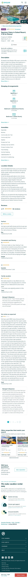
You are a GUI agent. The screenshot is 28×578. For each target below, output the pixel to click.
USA (13, 522)
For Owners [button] (6, 538)
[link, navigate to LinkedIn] (12, 557)
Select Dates (21, 575)
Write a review (7, 214)
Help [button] (3, 550)
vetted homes (21, 500)
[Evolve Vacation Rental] (6, 3)
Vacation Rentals (6, 522)
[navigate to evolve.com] (3, 534)
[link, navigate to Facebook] (3, 557)
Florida (17, 522)
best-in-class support (15, 515)
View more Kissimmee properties (11, 26)
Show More (4, 81)
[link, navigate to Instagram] (6, 557)
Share (15, 44)
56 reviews (17, 29)
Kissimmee (4, 524)
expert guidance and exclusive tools (17, 507)
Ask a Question (20, 469)
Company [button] (4, 546)
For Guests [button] (5, 542)
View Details (4, 575)
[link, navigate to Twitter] (9, 557)
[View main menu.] (25, 2)
